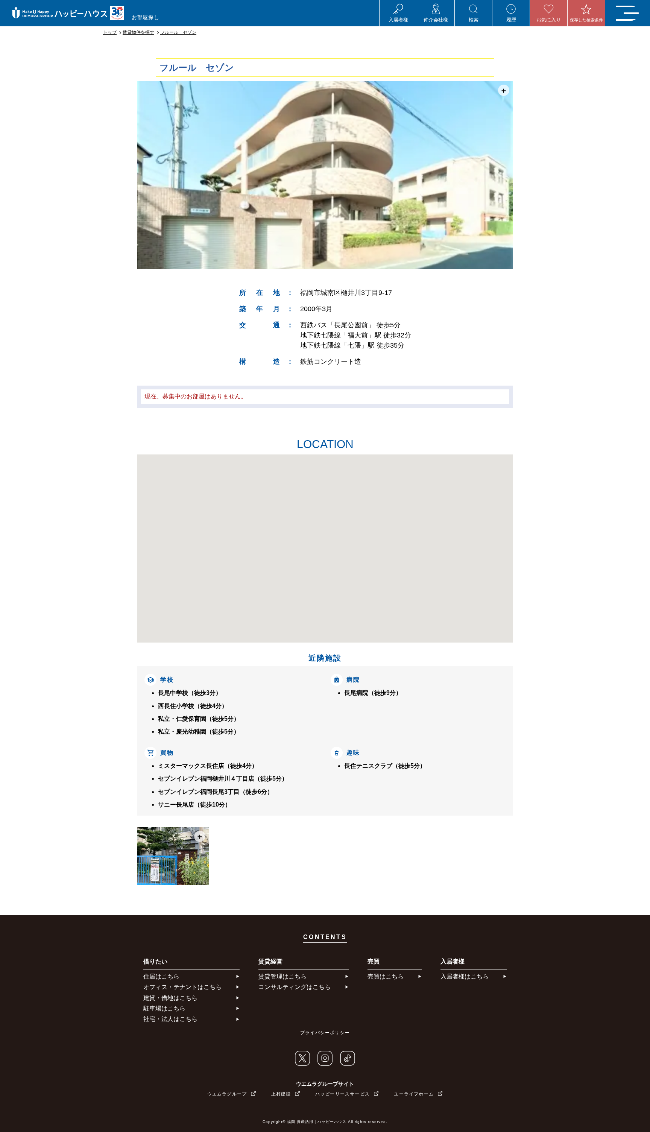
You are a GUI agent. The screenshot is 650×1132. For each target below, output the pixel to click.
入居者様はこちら (464, 976)
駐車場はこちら (164, 1008)
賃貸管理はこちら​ (282, 976)
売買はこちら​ (386, 976)
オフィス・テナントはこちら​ (182, 987)
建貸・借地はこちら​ (170, 998)
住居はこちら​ (161, 976)
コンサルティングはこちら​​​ (294, 987)
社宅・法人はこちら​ (170, 1019)
